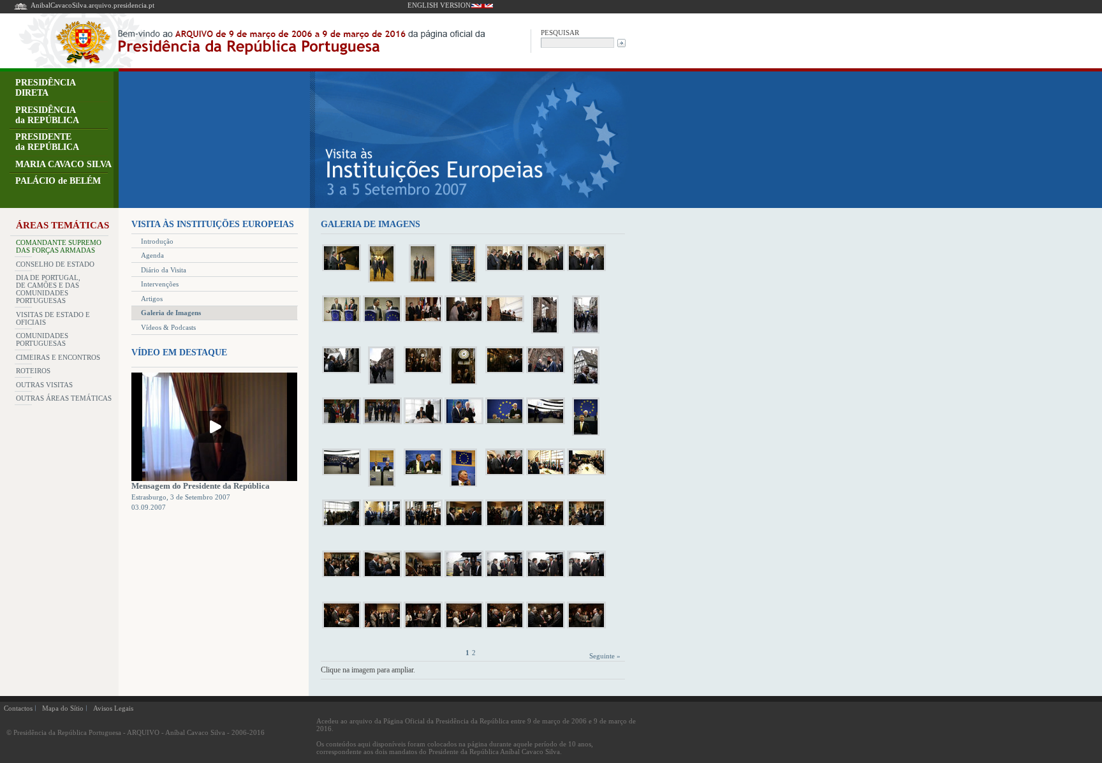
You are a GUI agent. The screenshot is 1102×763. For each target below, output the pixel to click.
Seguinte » (605, 656)
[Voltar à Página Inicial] (20, 8)
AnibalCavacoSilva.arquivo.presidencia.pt (92, 5)
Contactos (18, 708)
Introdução (157, 241)
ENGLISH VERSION (439, 5)
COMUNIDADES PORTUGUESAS (42, 339)
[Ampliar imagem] (341, 270)
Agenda (152, 255)
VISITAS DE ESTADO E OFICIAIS (53, 318)
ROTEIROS (33, 370)
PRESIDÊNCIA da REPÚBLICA (47, 115)
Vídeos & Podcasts (168, 327)
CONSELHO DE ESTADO (55, 264)
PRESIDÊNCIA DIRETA (45, 88)
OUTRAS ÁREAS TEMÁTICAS (64, 398)
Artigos (152, 298)
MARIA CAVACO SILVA (63, 164)
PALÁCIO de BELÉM (58, 181)
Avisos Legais (113, 708)
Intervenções (160, 284)
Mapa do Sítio (63, 708)
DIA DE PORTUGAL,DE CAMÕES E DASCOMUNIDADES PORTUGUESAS (48, 289)
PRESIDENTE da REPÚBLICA (47, 142)
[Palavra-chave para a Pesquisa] (577, 41)
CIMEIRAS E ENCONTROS (58, 357)
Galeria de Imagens (171, 312)
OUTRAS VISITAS (44, 385)
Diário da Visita (163, 270)
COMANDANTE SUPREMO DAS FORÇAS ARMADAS (58, 246)
